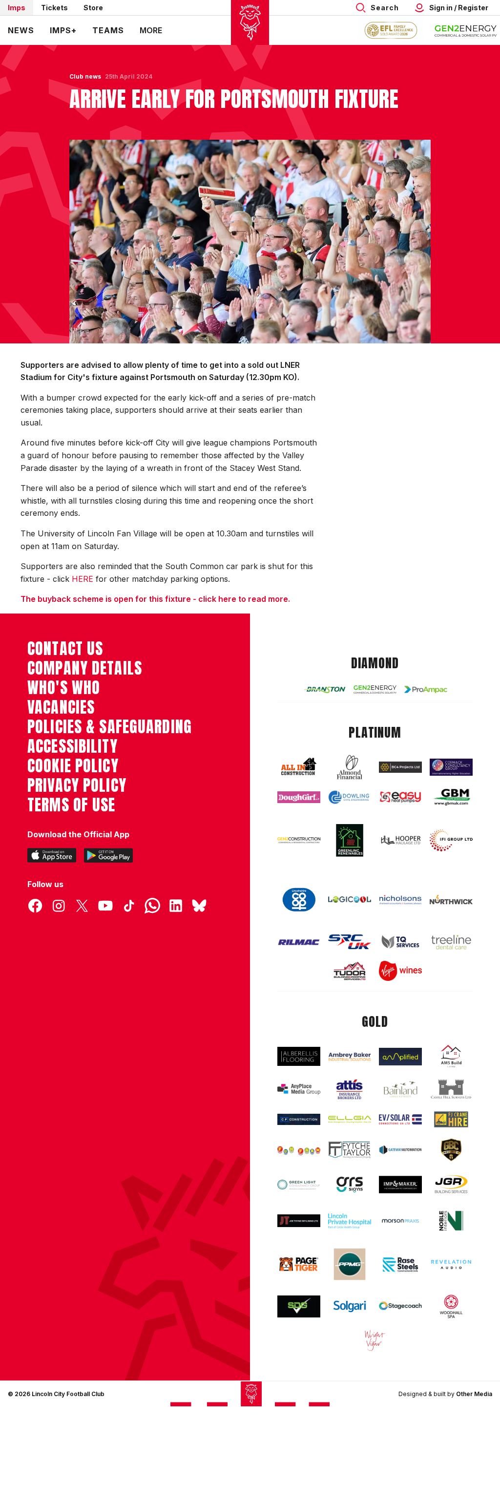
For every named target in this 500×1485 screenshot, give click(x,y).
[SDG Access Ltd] (298, 1306)
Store (93, 7)
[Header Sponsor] (466, 30)
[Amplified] (400, 1056)
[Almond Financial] (349, 767)
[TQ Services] (400, 942)
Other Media (474, 1394)
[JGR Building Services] (451, 1184)
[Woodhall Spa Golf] (451, 1306)
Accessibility (72, 746)
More (151, 30)
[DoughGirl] (298, 797)
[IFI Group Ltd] (451, 840)
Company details (84, 668)
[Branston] (324, 689)
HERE (82, 579)
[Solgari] (349, 1306)
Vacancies (61, 707)
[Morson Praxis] (400, 1221)
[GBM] (451, 797)
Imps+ (63, 30)
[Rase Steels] (400, 1264)
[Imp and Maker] (400, 1184)
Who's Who (63, 688)
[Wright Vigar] (375, 1340)
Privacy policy (76, 785)
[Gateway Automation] (400, 1150)
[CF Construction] (298, 1119)
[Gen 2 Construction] (298, 840)
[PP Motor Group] (349, 1264)
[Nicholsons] (400, 899)
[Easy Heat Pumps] (400, 797)
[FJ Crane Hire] (451, 1119)
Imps (16, 7)
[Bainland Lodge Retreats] (400, 1089)
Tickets (54, 7)
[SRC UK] (349, 941)
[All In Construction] (298, 767)
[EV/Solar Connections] (400, 1119)
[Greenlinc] (349, 840)
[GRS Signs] (349, 1184)
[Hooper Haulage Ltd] (400, 840)
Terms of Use (71, 805)
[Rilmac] (298, 942)
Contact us (65, 649)
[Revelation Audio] (451, 1264)
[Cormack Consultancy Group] (451, 767)
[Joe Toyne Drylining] (298, 1220)
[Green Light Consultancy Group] (298, 1184)
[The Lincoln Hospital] (349, 1221)
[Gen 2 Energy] (375, 689)
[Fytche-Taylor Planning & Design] (349, 1150)
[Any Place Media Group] (298, 1089)
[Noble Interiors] (451, 1221)
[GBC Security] (451, 1150)
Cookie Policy (73, 766)
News (21, 30)
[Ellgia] (349, 1120)
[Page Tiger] (298, 1264)
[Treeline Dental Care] (451, 942)
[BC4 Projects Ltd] (400, 767)
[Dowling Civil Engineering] (349, 797)
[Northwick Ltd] (451, 899)
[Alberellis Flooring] (298, 1056)
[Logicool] (349, 899)
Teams (108, 30)
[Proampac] (425, 689)
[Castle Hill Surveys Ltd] (451, 1089)
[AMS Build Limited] (451, 1056)
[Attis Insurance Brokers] (349, 1089)
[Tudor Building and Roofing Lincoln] (349, 971)
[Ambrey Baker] (349, 1056)
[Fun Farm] (298, 1149)
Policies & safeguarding (109, 727)
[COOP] (298, 900)
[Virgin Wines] (400, 970)
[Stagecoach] (400, 1306)
